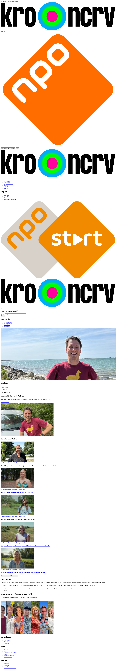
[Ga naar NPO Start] (58, 278)
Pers (5, 651)
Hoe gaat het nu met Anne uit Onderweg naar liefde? (18, 519)
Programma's (7, 640)
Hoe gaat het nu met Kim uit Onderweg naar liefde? (17, 492)
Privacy (6, 654)
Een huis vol (7, 325)
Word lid (3, 31)
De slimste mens (8, 323)
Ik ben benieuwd (5, 402)
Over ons (6, 641)
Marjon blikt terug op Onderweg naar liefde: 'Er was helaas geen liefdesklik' (25, 546)
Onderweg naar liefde (13, 462)
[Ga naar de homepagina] (58, 30)
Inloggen (13, 148)
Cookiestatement (8, 657)
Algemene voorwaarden (10, 652)
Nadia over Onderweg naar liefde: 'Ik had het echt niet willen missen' (23, 572)
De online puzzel (8, 322)
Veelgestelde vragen (9, 655)
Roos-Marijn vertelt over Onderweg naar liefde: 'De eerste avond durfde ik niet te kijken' (29, 466)
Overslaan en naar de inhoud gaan (9, 1)
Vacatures (6, 643)
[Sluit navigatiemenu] (1, 308)
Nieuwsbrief (7, 326)
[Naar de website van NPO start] (58, 146)
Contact (6, 650)
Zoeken (2, 314)
